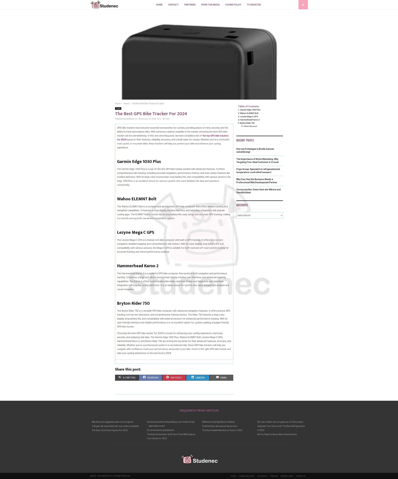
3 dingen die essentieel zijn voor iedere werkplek (115, 426)
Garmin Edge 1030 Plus (250, 110)
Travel (118, 108)
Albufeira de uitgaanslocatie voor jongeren (112, 422)
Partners (190, 4)
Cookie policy (233, 4)
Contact (173, 4)
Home (159, 4)
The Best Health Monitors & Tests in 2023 (222, 430)
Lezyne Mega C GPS (249, 116)
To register (254, 4)
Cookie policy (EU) (246, 476)
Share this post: (250, 126)
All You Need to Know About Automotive (277, 434)
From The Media (210, 4)
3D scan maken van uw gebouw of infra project (280, 422)
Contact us (300, 476)
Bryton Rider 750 (247, 123)
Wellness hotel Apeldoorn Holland (218, 422)
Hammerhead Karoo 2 (249, 120)
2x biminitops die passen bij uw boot (219, 426)
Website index (287, 476)
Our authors (262, 476)
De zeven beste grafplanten (160, 430)
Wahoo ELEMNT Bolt (249, 113)
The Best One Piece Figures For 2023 (110, 430)
